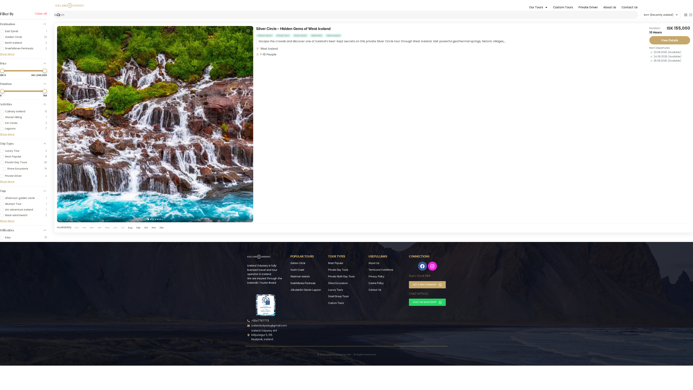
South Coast (297, 269)
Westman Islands (300, 276)
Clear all (41, 13)
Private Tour (283, 35)
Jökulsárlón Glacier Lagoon (305, 289)
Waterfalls (316, 35)
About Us (609, 7)
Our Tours (536, 7)
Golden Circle (297, 263)
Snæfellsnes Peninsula (302, 283)
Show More (7, 54)
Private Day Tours (338, 269)
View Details (669, 40)
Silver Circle (300, 35)
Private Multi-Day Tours (341, 276)
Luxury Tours (335, 289)
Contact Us (630, 7)
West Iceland (333, 35)
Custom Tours (563, 7)
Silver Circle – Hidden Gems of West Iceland (293, 29)
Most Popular (335, 263)
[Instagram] (432, 266)
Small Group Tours (338, 296)
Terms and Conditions (381, 269)
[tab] (148, 219)
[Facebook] (422, 266)
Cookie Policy (376, 283)
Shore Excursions (337, 283)
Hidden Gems (264, 35)
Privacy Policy (376, 276)
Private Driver (588, 7)
